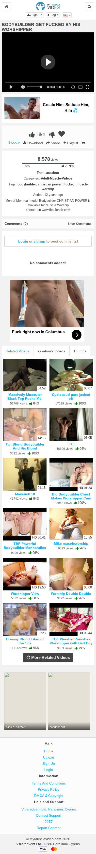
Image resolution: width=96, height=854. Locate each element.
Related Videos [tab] (17, 351)
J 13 (71, 444)
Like (40, 134)
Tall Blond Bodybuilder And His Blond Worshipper (25, 448)
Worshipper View (25, 594)
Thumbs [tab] (79, 351)
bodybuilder (26, 184)
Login (54, 15)
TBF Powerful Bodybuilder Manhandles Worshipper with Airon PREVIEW (25, 550)
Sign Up (36, 15)
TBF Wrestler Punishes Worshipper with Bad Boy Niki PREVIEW (71, 643)
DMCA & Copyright (48, 796)
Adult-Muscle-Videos (56, 178)
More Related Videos (50, 657)
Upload (48, 757)
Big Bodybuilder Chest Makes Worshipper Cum (71, 496)
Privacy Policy (48, 789)
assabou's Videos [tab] (51, 351)
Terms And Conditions (49, 783)
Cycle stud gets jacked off (71, 397)
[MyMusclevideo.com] (48, 6)
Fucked (69, 184)
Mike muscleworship (71, 543)
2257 (49, 822)
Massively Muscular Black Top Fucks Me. (24, 397)
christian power (50, 184)
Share (55, 143)
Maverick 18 (25, 494)
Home (48, 751)
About (15, 143)
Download (34, 143)
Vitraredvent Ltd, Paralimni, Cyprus (48, 809)
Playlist (72, 143)
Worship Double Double (71, 594)
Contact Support (48, 815)
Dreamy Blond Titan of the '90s (25, 641)
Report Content (49, 828)
